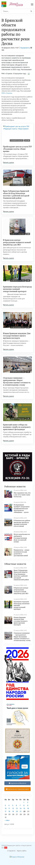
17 (5, 811)
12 (13, 808)
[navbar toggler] (32, 4)
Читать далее (8, 162)
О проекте (11, 851)
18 (9, 811)
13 (17, 808)
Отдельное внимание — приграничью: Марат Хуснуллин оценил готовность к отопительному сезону (17, 381)
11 (9, 808)
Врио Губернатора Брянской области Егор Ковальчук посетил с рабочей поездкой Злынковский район (16, 194)
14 (20, 808)
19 (13, 811)
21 (20, 811)
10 (5, 808)
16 (28, 808)
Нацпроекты (25, 48)
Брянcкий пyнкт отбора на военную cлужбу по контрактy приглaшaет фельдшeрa (17, 427)
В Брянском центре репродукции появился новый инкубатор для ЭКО (17, 242)
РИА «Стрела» (6, 93)
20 (17, 811)
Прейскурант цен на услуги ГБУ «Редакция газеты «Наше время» (17, 148)
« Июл (7, 820)
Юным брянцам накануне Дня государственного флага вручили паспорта (16, 335)
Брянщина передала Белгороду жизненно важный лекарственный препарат (17, 289)
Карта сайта (21, 851)
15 (24, 808)
